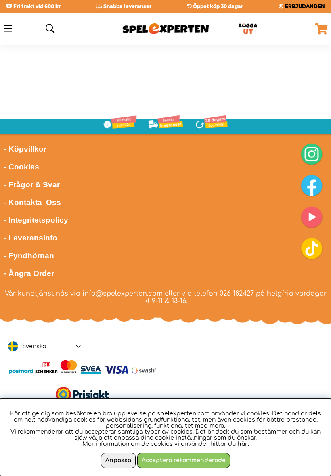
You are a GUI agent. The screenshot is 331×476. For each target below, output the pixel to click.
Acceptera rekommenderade (184, 460)
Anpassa (118, 460)
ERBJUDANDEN (305, 6)
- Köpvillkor (25, 149)
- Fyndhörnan (29, 255)
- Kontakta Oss (32, 202)
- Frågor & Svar (32, 184)
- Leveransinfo (30, 238)
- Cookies (21, 167)
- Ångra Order (29, 273)
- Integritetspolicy (36, 220)
